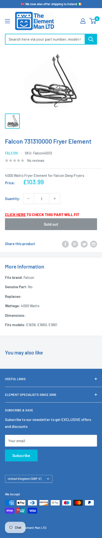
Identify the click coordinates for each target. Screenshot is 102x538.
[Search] (91, 39)
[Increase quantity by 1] (55, 198)
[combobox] (45, 39)
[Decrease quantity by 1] (28, 198)
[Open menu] (7, 21)
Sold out (51, 224)
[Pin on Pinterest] (74, 243)
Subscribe (21, 455)
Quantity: (12, 198)
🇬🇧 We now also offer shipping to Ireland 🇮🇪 (51, 4)
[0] (93, 21)
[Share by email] (93, 243)
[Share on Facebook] (65, 243)
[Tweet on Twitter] (84, 243)
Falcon (11, 153)
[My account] (82, 21)
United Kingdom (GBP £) (24, 479)
